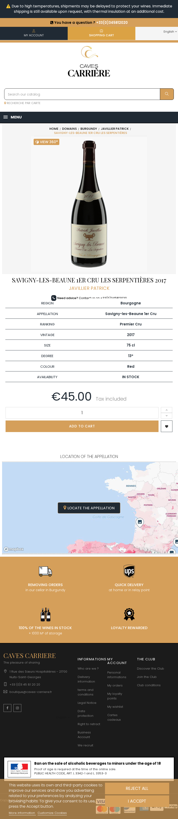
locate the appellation (90, 508)
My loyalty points (114, 696)
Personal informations (116, 674)
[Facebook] (7, 708)
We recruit (85, 745)
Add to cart (82, 426)
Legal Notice (87, 703)
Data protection (85, 713)
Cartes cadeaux (114, 717)
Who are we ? (88, 668)
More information (22, 813)
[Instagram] (17, 708)
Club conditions (149, 685)
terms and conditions (85, 692)
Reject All (137, 788)
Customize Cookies (52, 813)
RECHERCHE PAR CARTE (23, 103)
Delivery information (86, 679)
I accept (137, 801)
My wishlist (115, 707)
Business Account (84, 734)
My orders (115, 685)
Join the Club (147, 677)
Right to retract (89, 724)
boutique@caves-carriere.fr (31, 692)
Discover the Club (150, 668)
